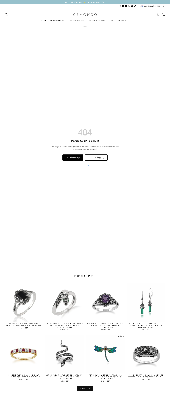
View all (85, 388)
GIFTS (111, 21)
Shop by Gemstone (58, 21)
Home (85, 26)
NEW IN (44, 21)
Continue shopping (96, 157)
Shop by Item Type (77, 21)
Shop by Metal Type (97, 21)
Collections (123, 21)
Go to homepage (73, 157)
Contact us (85, 165)
